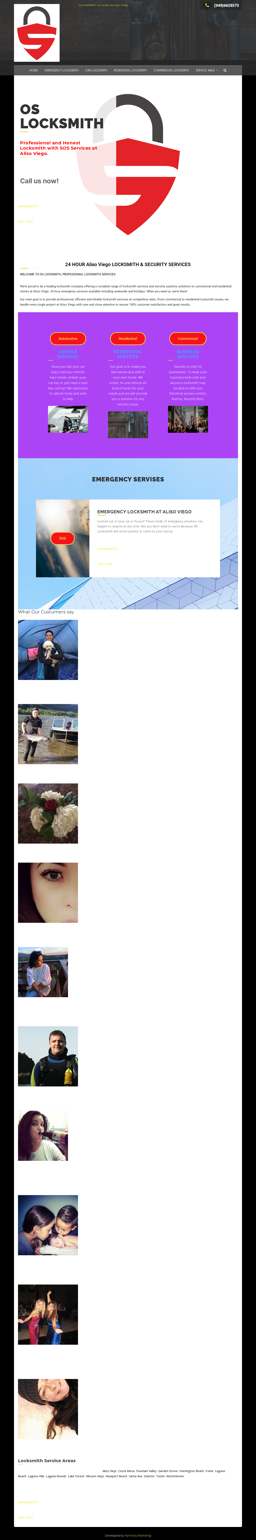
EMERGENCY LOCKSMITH (61, 70)
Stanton (149, 1476)
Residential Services (128, 354)
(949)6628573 (226, 5)
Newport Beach (116, 1476)
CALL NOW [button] (25, 221)
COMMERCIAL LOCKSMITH (171, 70)
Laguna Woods (56, 1476)
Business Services (188, 354)
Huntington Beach (191, 1471)
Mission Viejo (95, 1476)
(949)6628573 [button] (28, 206)
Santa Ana (135, 1476)
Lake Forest (76, 1476)
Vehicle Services (68, 354)
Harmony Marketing (138, 1535)
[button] (225, 70)
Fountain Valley (146, 1471)
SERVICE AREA (205, 70)
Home (33, 70)
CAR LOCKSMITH (96, 70)
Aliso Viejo (110, 1471)
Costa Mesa (126, 1471)
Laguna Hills (36, 1476)
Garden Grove (168, 1471)
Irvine (209, 1471)
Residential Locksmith (130, 70)
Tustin (160, 1476)
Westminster (175, 1476)
